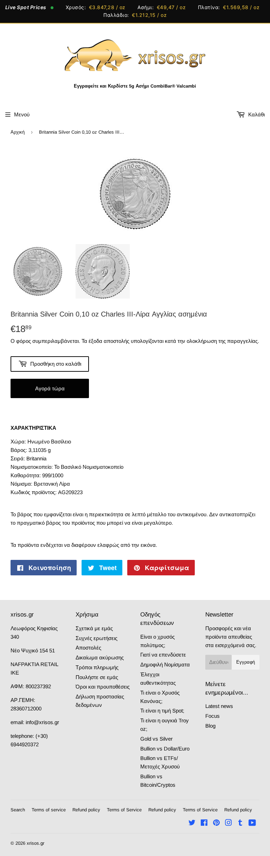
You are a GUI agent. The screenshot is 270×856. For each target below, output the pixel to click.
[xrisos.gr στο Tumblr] (240, 823)
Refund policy (86, 809)
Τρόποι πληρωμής (97, 667)
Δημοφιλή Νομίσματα (165, 664)
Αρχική (18, 132)
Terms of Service (124, 809)
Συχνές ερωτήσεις (96, 638)
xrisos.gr (35, 843)
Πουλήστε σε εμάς (97, 677)
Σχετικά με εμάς (94, 628)
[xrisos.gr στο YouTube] (252, 823)
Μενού (22, 114)
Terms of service (49, 809)
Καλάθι (256, 114)
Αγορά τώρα (50, 388)
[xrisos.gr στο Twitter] (191, 823)
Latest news (219, 706)
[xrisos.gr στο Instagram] (228, 823)
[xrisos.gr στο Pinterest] (216, 823)
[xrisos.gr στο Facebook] (204, 823)
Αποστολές (88, 648)
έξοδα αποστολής (109, 341)
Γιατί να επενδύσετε (163, 655)
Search (18, 809)
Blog (210, 726)
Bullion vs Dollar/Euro (164, 749)
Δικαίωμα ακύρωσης (100, 657)
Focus (212, 716)
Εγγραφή (245, 662)
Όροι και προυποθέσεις (103, 687)
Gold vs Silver (156, 739)
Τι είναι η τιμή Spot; (162, 711)
